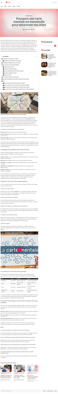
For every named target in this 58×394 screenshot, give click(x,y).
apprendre (23, 46)
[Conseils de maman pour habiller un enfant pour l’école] (19, 368)
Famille (50, 61)
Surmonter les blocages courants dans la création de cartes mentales (16, 79)
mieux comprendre (11, 49)
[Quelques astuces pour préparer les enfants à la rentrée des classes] (6, 368)
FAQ (3, 81)
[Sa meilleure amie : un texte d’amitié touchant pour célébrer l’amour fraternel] (44, 64)
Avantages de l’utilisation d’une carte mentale (11, 62)
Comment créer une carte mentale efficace (11, 64)
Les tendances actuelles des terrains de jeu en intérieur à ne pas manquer (52, 56)
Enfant (34, 29)
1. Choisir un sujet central (9, 66)
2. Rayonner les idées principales (10, 68)
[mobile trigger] (2, 2)
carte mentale (3, 43)
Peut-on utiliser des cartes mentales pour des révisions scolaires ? (17, 85)
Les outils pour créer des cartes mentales (11, 77)
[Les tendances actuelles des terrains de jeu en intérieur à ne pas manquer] (44, 56)
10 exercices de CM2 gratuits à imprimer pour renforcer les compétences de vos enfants (52, 73)
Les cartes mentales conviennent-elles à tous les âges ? (14, 83)
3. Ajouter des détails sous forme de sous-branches (14, 70)
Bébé (29, 373)
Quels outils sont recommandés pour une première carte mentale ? (17, 87)
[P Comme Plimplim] (8, 2)
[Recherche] (53, 2)
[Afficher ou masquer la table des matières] (23, 56)
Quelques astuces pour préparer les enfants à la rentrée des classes (6, 376)
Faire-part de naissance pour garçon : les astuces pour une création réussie (32, 377)
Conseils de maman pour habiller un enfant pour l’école (19, 376)
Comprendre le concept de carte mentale (10, 58)
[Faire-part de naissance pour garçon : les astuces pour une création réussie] (32, 368)
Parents (2, 373)
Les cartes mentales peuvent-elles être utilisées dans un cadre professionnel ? (19, 89)
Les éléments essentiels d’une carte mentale (12, 60)
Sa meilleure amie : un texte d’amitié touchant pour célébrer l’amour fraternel (52, 65)
